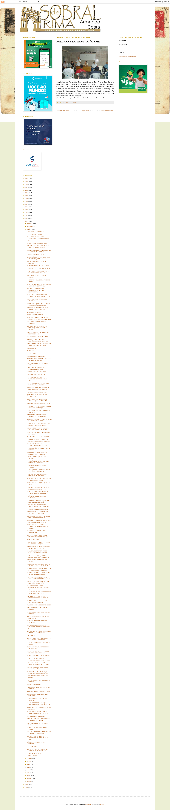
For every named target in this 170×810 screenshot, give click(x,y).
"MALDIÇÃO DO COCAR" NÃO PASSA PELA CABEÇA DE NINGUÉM (39, 258)
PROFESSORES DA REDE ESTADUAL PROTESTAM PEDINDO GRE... (38, 547)
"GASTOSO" (30, 351)
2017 (26, 204)
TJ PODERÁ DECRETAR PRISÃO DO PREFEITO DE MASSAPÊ (38, 501)
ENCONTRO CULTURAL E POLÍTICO (38, 268)
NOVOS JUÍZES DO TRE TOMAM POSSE (37, 560)
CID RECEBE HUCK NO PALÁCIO (37, 336)
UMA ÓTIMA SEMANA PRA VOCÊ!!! (38, 266)
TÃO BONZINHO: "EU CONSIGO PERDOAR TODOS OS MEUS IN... (38, 597)
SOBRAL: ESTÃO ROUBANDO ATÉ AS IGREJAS (39, 449)
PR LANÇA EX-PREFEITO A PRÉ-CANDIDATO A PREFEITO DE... (37, 551)
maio (28, 770)
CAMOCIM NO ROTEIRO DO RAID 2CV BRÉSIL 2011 (39, 411)
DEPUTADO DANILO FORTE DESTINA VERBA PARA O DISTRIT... (39, 479)
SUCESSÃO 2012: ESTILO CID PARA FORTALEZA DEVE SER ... (38, 462)
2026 (26, 179)
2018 (26, 201)
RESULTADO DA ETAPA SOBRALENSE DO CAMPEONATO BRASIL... (39, 569)
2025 (26, 182)
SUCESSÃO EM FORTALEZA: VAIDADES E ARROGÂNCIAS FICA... (37, 379)
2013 (26, 215)
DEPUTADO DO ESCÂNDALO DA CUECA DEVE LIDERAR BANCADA (39, 318)
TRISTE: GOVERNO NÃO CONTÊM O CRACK (38, 643)
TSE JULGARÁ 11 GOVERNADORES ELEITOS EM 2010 (38, 333)
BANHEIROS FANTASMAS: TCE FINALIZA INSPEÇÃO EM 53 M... (38, 712)
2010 (26, 785)
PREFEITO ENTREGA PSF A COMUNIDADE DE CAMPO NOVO (38, 659)
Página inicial (85, 110)
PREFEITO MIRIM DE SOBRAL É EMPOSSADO (37, 621)
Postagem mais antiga (107, 110)
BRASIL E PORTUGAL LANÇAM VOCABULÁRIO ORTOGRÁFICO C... (39, 703)
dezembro (30, 223)
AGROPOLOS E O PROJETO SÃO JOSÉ (39, 403)
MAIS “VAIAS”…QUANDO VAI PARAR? (36, 276)
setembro (29, 758)
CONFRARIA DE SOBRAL (35, 315)
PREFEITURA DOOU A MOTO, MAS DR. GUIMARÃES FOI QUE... (38, 272)
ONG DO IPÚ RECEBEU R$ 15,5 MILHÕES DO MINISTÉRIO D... (37, 340)
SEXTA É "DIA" (31, 353)
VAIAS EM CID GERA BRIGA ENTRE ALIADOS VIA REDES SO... (38, 488)
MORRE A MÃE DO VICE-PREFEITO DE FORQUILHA (38, 667)
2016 (26, 207)
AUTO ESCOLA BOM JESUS (35, 231)
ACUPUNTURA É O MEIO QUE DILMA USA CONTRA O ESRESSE (39, 639)
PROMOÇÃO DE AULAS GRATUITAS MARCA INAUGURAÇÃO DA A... (38, 565)
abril (28, 773)
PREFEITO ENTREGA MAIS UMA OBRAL (37, 728)
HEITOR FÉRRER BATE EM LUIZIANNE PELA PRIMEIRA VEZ (39, 359)
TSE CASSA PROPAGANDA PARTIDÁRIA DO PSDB (35, 368)
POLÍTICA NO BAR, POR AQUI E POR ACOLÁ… (38, 280)
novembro (30, 226)
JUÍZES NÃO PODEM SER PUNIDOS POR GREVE (38, 617)
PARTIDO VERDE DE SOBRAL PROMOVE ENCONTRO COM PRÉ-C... (38, 626)
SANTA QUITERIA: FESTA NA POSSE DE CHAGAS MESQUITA (38, 470)
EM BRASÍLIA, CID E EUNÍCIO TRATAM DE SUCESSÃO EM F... (37, 415)
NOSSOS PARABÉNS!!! (34, 684)
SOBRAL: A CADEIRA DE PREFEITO (38, 509)
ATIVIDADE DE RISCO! (34, 312)
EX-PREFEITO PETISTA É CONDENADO (34, 754)
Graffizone (88, 804)
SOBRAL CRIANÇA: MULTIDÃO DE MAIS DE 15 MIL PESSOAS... (38, 652)
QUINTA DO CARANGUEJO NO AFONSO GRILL (37, 395)
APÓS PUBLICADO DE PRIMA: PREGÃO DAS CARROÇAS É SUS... (38, 505)
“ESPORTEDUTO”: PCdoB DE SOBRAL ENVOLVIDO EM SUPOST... (39, 632)
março (29, 775)
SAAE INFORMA (32, 746)
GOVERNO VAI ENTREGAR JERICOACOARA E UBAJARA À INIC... (37, 737)
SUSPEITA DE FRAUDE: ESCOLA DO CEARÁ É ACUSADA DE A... (38, 424)
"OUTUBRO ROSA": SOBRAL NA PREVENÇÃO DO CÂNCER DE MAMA (37, 327)
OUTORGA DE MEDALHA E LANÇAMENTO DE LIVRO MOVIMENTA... (36, 290)
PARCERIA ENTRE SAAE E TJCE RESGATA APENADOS (37, 601)
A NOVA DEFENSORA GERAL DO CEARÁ (37, 676)
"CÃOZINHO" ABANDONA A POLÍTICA (36, 743)
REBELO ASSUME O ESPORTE (36, 372)
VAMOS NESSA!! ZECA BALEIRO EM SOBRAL (38, 681)
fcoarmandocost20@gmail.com (127, 56)
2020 (26, 196)
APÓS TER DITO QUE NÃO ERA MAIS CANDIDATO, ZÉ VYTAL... (39, 285)
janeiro (29, 781)
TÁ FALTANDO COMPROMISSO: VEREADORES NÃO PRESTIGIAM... (39, 295)
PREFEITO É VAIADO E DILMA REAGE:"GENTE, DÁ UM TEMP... (38, 556)
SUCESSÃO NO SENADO (34, 234)
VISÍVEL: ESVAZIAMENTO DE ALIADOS (36, 497)
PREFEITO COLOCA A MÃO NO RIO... (39, 655)
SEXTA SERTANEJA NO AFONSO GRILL (37, 364)
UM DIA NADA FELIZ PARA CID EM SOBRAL (38, 612)
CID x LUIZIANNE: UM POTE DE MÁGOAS (37, 299)
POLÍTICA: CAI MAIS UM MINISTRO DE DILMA (38, 433)
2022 (26, 190)
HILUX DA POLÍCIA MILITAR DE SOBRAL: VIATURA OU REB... (37, 750)
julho (28, 764)
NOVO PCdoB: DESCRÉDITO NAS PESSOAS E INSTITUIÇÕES (37, 308)
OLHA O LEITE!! (32, 348)
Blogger (102, 804)
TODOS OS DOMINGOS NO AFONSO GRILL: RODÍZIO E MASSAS (38, 304)
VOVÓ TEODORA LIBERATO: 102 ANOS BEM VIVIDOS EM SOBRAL (38, 578)
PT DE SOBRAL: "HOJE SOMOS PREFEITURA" (36, 531)
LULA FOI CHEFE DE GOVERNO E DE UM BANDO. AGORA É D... (39, 732)
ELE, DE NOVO (31, 635)
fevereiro (29, 778)
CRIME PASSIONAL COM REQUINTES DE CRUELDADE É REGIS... (39, 251)
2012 (26, 218)
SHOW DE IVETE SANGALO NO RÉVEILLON (37, 699)
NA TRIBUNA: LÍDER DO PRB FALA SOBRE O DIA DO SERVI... (38, 453)
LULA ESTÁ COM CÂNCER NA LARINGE (36, 322)
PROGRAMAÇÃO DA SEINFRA (36, 356)
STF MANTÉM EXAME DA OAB (37, 392)
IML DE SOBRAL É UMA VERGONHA (38, 436)
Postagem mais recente (63, 110)
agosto (29, 761)
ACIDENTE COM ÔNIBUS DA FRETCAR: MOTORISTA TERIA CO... (39, 663)
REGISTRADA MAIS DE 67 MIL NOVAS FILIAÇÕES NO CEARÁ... (39, 582)
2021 (26, 193)
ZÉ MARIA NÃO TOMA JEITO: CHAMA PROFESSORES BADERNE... (39, 573)
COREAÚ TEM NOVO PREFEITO (37, 243)
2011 (26, 221)
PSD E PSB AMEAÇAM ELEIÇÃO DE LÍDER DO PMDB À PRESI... (38, 246)
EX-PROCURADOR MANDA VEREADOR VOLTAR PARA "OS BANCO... (38, 526)
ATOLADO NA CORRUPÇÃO (36, 374)
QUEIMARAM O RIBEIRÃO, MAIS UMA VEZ (37, 695)
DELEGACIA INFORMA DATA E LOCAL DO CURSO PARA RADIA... (39, 420)
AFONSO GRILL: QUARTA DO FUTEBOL (36, 457)
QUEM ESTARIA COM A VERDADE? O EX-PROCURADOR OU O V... (39, 521)
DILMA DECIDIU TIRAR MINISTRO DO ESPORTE (39, 708)
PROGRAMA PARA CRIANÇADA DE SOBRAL (38, 688)
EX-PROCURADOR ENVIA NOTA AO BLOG (38, 483)
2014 (26, 212)
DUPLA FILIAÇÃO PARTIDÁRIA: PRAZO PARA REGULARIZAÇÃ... (38, 536)
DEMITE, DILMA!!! (33, 539)
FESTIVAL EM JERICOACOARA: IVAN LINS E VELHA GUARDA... (39, 475)
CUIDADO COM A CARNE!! (35, 254)
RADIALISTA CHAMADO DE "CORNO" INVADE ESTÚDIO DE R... (39, 592)
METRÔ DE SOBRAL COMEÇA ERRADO (36, 262)
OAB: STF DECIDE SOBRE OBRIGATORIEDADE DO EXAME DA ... (38, 587)
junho (28, 767)
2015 (26, 210)
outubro (29, 229)
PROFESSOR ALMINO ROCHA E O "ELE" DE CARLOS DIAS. (37, 512)
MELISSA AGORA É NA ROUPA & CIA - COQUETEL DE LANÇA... (39, 407)
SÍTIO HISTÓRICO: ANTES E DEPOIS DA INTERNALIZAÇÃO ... (38, 543)
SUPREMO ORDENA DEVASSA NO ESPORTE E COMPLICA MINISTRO (38, 440)
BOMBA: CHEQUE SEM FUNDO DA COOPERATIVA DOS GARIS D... (38, 388)
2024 (26, 184)
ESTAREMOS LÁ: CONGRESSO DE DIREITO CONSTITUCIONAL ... (37, 492)
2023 (26, 187)
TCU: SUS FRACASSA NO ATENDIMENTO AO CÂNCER (37, 444)
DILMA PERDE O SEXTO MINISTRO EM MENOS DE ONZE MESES (38, 428)
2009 (26, 787)
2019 (26, 198)
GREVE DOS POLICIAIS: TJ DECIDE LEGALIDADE (38, 647)
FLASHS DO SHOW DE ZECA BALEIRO (39, 605)
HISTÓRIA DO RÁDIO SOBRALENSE (38, 691)
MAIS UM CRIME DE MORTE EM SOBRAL (37, 608)
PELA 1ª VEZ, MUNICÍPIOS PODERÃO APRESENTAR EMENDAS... (39, 719)
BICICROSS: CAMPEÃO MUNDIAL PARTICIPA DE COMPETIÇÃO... (37, 672)
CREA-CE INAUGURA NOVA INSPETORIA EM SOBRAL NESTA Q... (38, 238)
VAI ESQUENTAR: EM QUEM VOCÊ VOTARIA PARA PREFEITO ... (38, 384)
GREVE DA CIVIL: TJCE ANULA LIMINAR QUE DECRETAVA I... (37, 400)
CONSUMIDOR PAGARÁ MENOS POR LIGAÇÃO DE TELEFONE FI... (39, 344)
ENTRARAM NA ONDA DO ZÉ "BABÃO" (36, 466)
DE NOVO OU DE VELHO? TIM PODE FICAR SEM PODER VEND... (38, 517)
